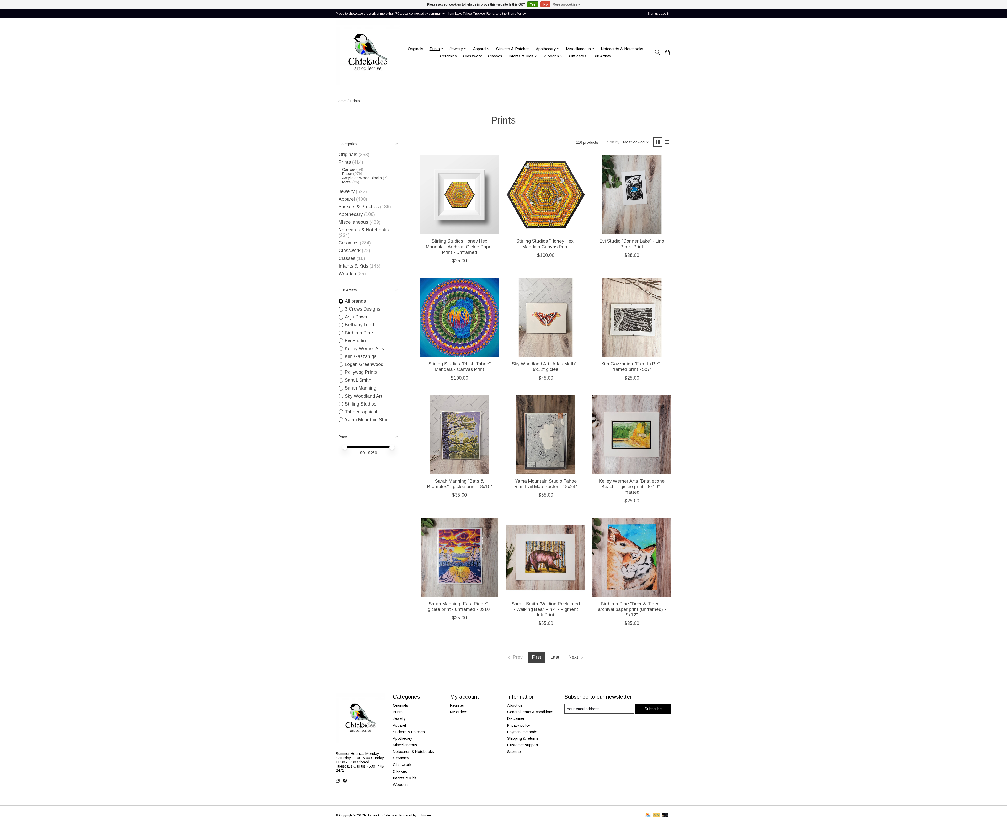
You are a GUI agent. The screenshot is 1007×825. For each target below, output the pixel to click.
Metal (346, 182)
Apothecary (351, 214)
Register (457, 705)
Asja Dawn (356, 317)
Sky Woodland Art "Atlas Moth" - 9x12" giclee (545, 366)
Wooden (347, 273)
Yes (532, 4)
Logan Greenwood (364, 364)
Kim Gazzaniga (361, 356)
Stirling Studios (360, 404)
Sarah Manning (360, 388)
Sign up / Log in (658, 13)
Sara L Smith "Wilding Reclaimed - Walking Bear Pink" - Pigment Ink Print (546, 609)
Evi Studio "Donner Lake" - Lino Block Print (631, 243)
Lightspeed (425, 815)
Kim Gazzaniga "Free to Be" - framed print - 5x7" (631, 366)
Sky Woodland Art (363, 396)
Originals (415, 48)
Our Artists (602, 56)
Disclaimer (515, 718)
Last (554, 657)
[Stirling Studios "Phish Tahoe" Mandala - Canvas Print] (459, 317)
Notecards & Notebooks (622, 48)
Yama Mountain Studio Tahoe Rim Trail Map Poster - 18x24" (545, 483)
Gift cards (577, 56)
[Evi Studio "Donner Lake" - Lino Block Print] (631, 194)
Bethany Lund (359, 324)
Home (341, 101)
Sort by (613, 142)
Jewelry (347, 191)
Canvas (348, 169)
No (545, 4)
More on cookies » (566, 4)
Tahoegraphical (361, 411)
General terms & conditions (530, 712)
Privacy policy (518, 725)
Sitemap (514, 751)
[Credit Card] (648, 815)
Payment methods (522, 732)
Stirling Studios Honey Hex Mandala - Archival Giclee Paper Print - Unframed (459, 246)
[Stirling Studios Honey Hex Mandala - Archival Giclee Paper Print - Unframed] (459, 194)
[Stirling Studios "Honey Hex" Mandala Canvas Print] (545, 194)
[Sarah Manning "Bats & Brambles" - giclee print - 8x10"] (459, 434)
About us (515, 705)
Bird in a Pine (359, 333)
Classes (495, 56)
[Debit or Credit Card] (665, 815)
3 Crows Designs (362, 309)
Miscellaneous (353, 222)
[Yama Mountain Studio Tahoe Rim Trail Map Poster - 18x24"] (545, 434)
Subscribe (653, 709)
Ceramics (448, 56)
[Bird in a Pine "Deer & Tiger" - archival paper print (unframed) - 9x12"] (631, 557)
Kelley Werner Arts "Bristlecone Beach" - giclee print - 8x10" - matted (632, 486)
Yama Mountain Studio (368, 419)
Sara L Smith (358, 380)
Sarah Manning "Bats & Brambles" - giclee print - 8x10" (459, 483)
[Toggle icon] (657, 52)
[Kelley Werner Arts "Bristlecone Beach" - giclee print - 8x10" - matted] (631, 434)
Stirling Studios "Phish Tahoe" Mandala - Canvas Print (459, 366)
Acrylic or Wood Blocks (362, 178)
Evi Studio (355, 340)
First (536, 657)
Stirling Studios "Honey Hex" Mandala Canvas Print (545, 243)
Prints (345, 162)
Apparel (347, 199)
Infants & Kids (353, 266)
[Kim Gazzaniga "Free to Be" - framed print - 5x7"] (631, 317)
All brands (355, 301)
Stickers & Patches (512, 48)
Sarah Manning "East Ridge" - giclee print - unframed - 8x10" (459, 606)
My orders (458, 712)
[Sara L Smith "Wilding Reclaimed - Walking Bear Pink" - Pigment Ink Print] (545, 557)
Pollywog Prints (361, 372)
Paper (347, 174)
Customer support (522, 745)
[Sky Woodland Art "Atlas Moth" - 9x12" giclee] (545, 317)
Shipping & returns (523, 738)
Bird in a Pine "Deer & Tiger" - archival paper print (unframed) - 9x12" (632, 609)
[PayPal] (656, 815)
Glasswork (472, 56)
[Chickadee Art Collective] (368, 52)
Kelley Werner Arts (364, 348)
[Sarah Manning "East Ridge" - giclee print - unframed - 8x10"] (459, 557)
